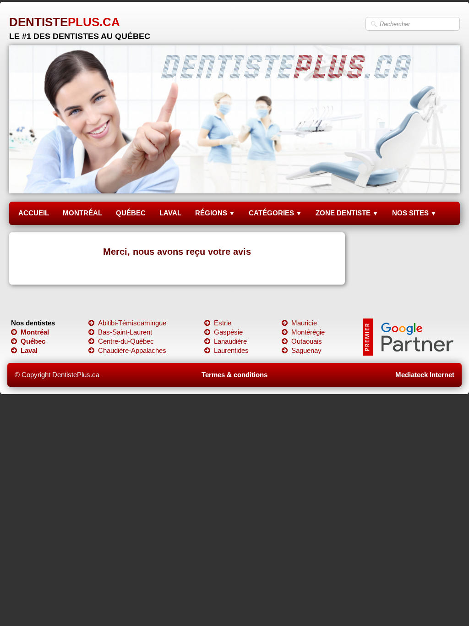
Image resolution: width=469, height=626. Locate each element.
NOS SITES (414, 213)
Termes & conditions (234, 375)
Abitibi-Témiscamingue (132, 323)
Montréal (35, 332)
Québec (33, 341)
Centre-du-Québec (126, 341)
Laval (29, 350)
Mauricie (304, 323)
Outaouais (306, 341)
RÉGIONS (215, 213)
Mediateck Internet (424, 375)
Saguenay (306, 350)
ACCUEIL (33, 213)
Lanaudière (230, 341)
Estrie (222, 323)
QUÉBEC (131, 213)
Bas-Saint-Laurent (125, 332)
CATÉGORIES (275, 213)
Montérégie (308, 332)
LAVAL (170, 213)
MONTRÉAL (82, 213)
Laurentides (231, 350)
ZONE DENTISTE (347, 213)
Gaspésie (228, 332)
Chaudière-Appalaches (132, 350)
